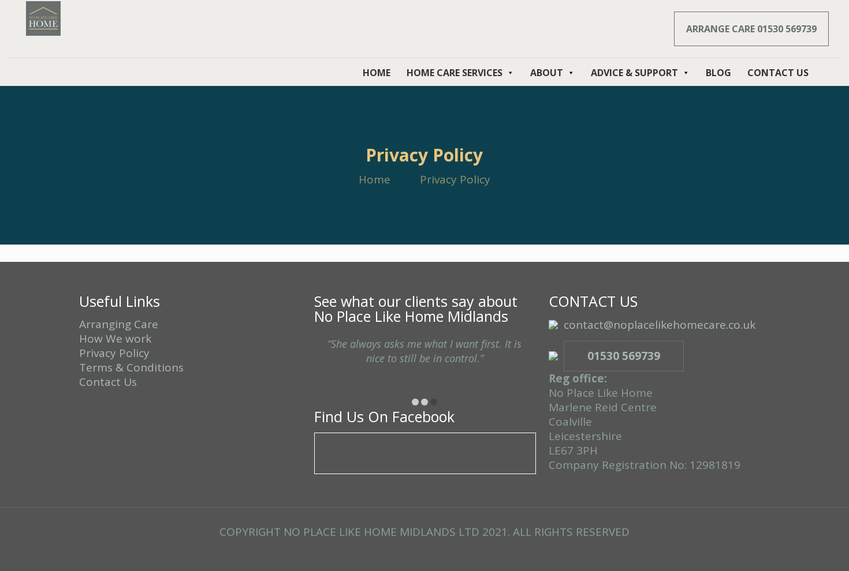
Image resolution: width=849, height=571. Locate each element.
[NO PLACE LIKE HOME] (43, 18)
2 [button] (424, 402)
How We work (115, 338)
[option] (424, 362)
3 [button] (433, 402)
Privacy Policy (114, 352)
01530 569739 (623, 355)
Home (374, 179)
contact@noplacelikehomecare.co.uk (659, 324)
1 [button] (415, 402)
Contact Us (108, 381)
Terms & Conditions (131, 367)
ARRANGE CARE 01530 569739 (751, 28)
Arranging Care (118, 324)
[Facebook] (424, 552)
